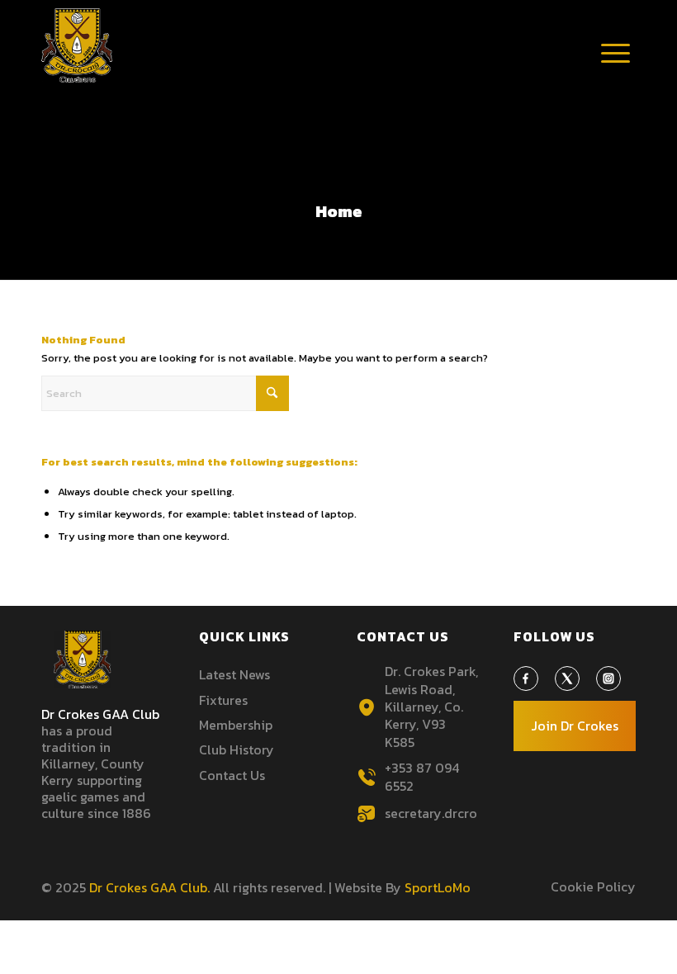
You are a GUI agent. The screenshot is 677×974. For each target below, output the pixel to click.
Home (338, 211)
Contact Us (232, 775)
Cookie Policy (593, 886)
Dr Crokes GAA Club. (149, 887)
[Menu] (615, 70)
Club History (236, 749)
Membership (235, 725)
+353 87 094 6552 (422, 776)
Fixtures (223, 700)
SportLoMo (438, 887)
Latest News (234, 674)
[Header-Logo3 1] (77, 45)
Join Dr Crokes (574, 725)
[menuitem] (615, 53)
